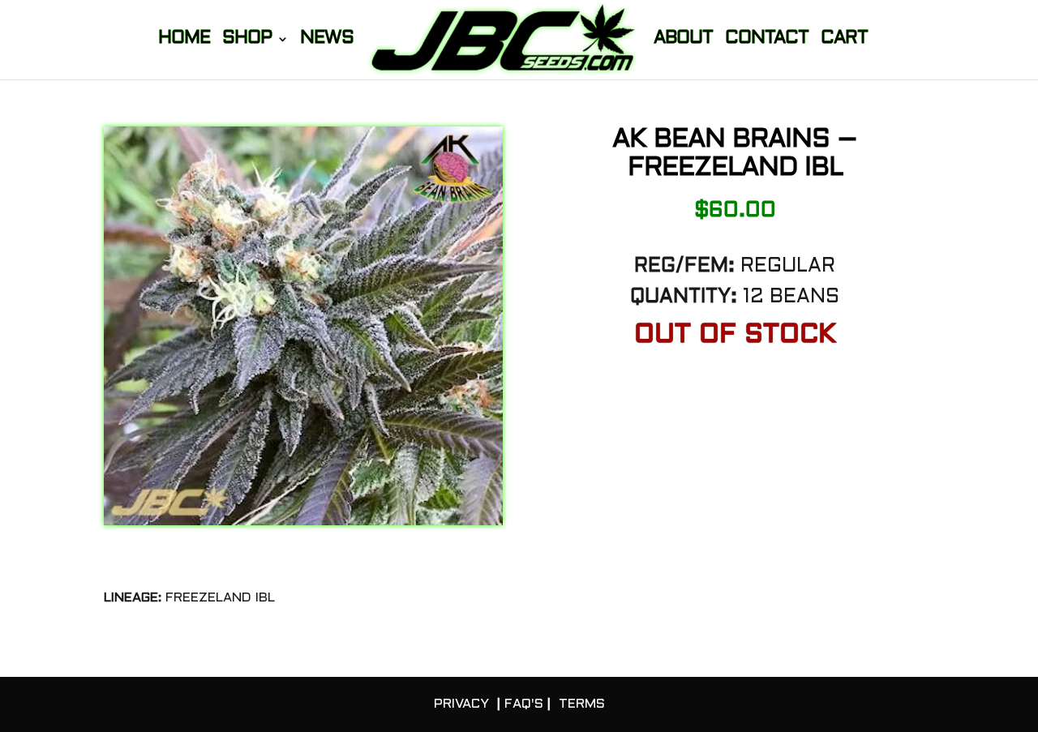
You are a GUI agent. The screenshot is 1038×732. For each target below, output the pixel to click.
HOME (184, 40)
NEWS (327, 40)
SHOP (247, 40)
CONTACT (767, 40)
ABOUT (683, 40)
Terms (582, 704)
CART (844, 40)
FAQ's (523, 704)
